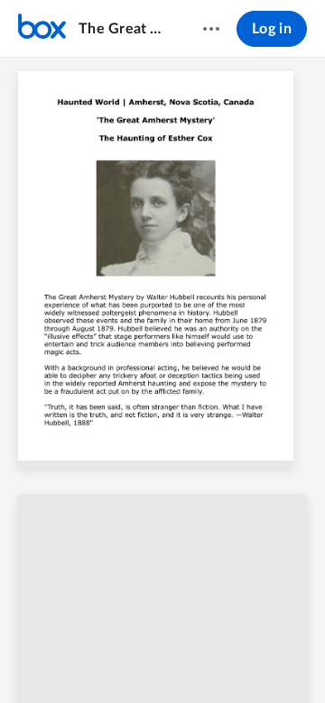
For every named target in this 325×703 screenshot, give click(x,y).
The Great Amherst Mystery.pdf (123, 29)
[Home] (42, 29)
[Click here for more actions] (211, 29)
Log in (272, 29)
